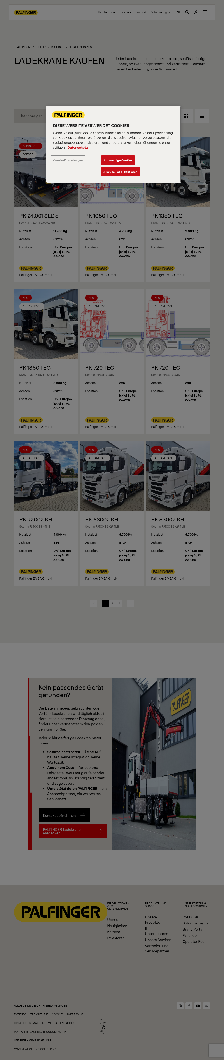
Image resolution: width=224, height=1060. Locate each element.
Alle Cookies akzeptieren (120, 171)
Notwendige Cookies (117, 160)
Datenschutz (77, 147)
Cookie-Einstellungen (68, 160)
